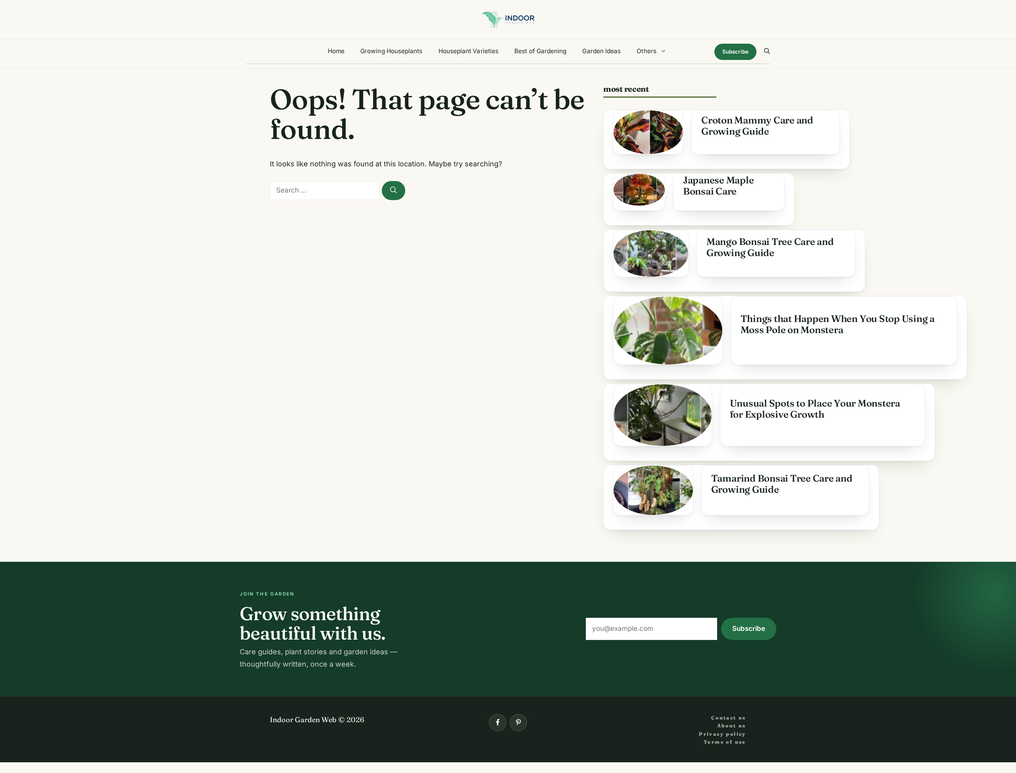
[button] (767, 51)
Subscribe (735, 51)
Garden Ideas (601, 51)
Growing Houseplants (391, 51)
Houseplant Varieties (469, 51)
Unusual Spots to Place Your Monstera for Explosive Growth (815, 408)
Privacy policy (722, 734)
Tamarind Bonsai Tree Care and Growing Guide (781, 483)
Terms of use (725, 742)
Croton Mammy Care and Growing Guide (757, 125)
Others (646, 51)
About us (731, 726)
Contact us (728, 718)
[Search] (393, 190)
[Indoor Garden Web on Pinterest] (518, 722)
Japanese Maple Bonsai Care (718, 185)
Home (336, 51)
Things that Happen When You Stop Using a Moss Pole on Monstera (838, 324)
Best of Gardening (540, 51)
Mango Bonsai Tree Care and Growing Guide (770, 247)
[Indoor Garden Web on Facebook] (497, 722)
